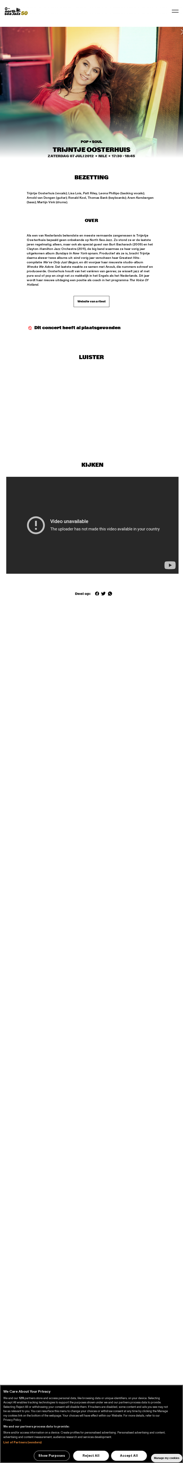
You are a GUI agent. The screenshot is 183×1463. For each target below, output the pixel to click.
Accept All (129, 1455)
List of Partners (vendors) (22, 1442)
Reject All (91, 1455)
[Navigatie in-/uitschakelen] (175, 11)
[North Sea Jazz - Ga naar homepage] (16, 11)
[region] (91, 1424)
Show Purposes (51, 1455)
